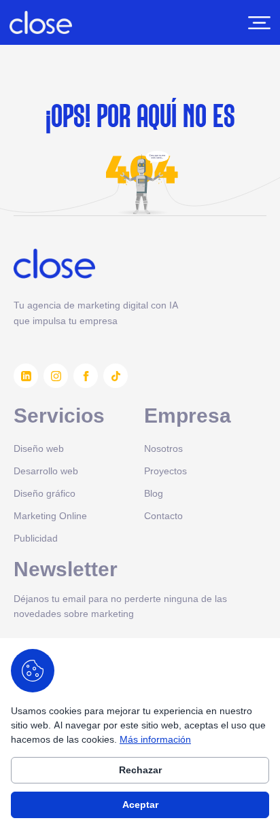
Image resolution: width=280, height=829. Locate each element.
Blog (153, 493)
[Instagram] (55, 376)
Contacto (163, 515)
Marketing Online (50, 515)
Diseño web (39, 448)
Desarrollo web (46, 470)
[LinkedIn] (26, 376)
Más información (155, 739)
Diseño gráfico (44, 493)
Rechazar (140, 769)
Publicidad (36, 538)
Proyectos (165, 470)
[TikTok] (115, 376)
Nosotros (163, 448)
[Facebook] (85, 376)
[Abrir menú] (259, 22)
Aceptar (140, 804)
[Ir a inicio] (41, 22)
